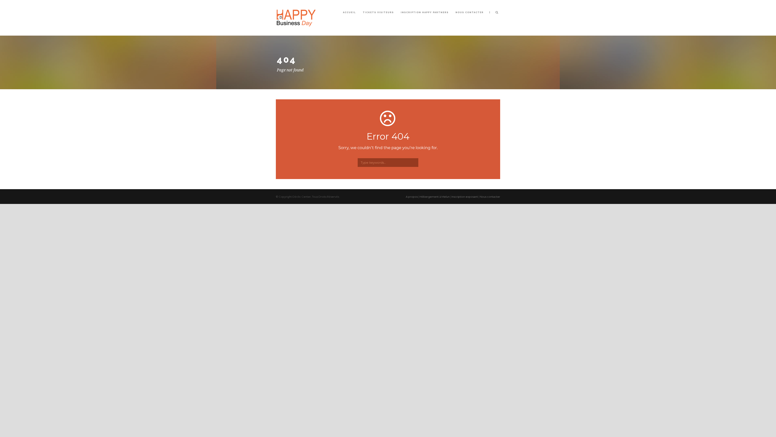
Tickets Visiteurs (378, 12)
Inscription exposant (464, 196)
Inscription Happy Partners (425, 12)
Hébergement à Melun (435, 196)
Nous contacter (469, 12)
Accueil (349, 12)
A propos (412, 196)
